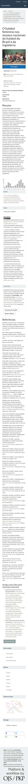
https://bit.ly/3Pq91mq (8, 474)
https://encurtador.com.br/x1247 (11, 523)
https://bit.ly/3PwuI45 (8, 336)
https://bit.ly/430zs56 (8, 483)
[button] (9, 733)
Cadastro (18, 1)
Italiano (8, 686)
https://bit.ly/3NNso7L (8, 466)
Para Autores (9, 657)
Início (5, 11)
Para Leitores (9, 653)
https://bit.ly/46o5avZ (8, 452)
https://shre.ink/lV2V (10, 554)
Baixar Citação (9, 313)
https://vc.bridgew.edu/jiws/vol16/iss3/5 (13, 409)
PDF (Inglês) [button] (14, 66)
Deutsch (8, 672)
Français (8, 683)
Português (9, 690)
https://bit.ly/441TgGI (8, 491)
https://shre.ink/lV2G (16, 560)
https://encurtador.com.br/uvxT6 (11, 509)
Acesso (25, 1)
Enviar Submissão (9, 641)
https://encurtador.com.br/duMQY (11, 500)
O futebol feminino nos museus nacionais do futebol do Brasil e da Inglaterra (15, 624)
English (8, 676)
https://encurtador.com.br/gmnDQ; (11, 521)
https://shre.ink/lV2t (7, 578)
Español (8, 679)
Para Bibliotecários (11, 660)
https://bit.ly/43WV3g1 (8, 444)
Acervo (10, 11)
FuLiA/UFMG (5, 6)
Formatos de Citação (11, 310)
